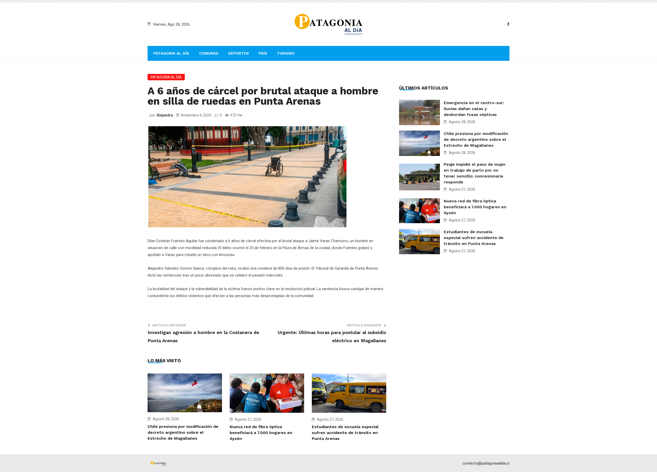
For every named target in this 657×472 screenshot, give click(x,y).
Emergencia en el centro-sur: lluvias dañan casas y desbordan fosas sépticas (474, 108)
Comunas (208, 53)
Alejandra (165, 115)
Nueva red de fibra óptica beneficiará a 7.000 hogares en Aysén (261, 432)
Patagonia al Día (171, 53)
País (263, 53)
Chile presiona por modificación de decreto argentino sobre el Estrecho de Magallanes (183, 432)
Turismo (286, 53)
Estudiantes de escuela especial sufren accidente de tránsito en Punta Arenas (345, 432)
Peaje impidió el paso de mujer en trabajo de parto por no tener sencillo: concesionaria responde (475, 173)
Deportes (238, 53)
